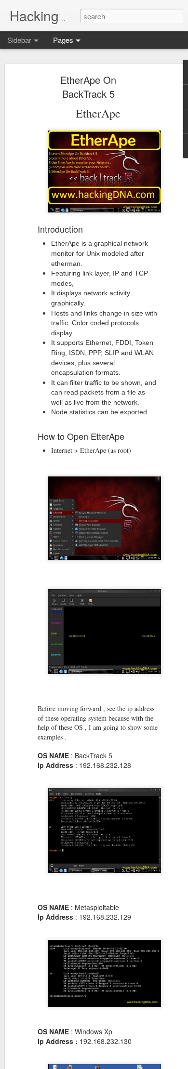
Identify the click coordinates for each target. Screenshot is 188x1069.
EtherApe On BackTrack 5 (88, 87)
